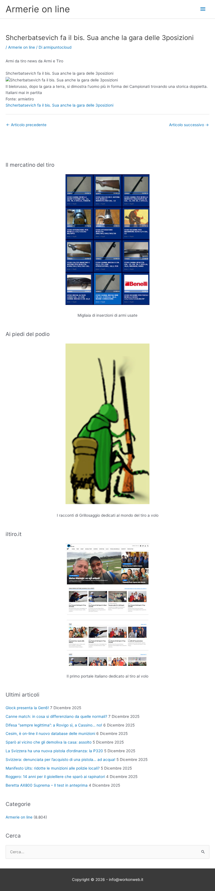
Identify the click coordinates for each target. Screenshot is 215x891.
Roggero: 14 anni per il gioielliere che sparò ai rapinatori (55, 776)
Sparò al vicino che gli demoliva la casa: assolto (49, 742)
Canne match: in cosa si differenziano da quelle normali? (56, 716)
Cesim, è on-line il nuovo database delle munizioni (50, 733)
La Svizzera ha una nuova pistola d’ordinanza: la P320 (54, 751)
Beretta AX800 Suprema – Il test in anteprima (47, 785)
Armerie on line (38, 9)
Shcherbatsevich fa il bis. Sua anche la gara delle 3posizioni (59, 105)
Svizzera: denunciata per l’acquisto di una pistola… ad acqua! (60, 759)
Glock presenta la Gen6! (27, 708)
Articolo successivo (189, 125)
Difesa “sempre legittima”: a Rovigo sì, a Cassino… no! (54, 725)
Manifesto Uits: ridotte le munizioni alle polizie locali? (53, 768)
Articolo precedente (26, 125)
